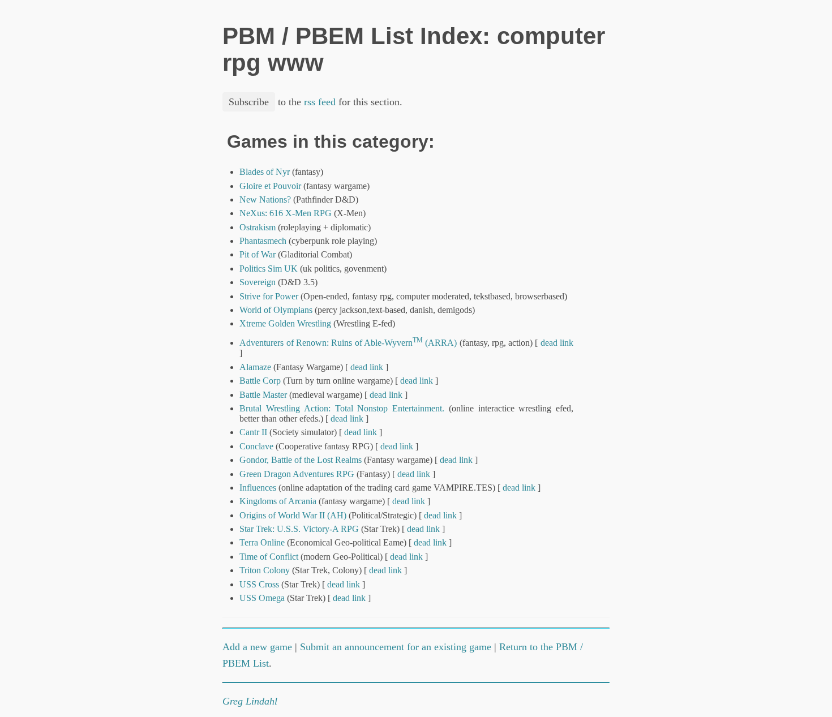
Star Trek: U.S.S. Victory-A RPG (299, 529)
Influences (257, 487)
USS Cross (259, 584)
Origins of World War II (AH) (292, 515)
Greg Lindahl (249, 701)
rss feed (320, 102)
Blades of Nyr (264, 172)
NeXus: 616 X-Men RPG (285, 213)
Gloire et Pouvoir (270, 186)
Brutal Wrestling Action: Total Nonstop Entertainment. (341, 408)
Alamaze (255, 367)
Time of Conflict (268, 556)
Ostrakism (258, 227)
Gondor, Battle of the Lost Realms (300, 460)
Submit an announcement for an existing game (395, 646)
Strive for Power (268, 296)
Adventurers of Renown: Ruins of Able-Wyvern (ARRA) (348, 342)
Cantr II (253, 432)
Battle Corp (260, 380)
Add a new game (257, 646)
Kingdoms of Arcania (277, 501)
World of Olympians (275, 310)
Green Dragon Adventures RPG (296, 474)
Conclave (256, 446)
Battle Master (263, 395)
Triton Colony (264, 570)
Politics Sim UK (268, 268)
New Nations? (265, 199)
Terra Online (262, 542)
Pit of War (257, 254)
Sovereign (257, 282)
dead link (557, 342)
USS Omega (262, 598)
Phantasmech (262, 241)
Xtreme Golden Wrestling (285, 323)
